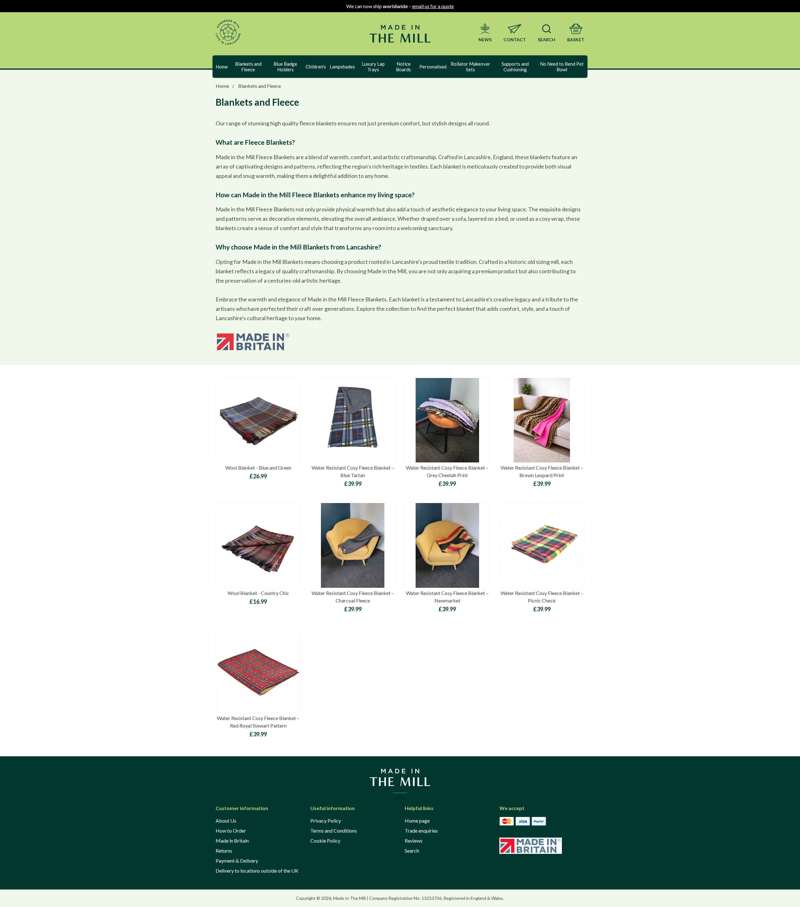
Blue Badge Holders (285, 66)
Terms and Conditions (333, 831)
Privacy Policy (325, 821)
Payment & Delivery (237, 861)
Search (412, 851)
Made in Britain (232, 841)
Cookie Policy (325, 841)
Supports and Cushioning (515, 66)
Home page (417, 821)
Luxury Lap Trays (373, 66)
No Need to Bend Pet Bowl (562, 66)
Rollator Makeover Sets (470, 66)
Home (222, 66)
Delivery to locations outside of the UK (257, 871)
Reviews (413, 841)
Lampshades (342, 66)
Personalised (433, 66)
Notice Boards (403, 66)
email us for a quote (433, 6)
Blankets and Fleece (248, 66)
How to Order (231, 831)
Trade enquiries (421, 831)
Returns (224, 851)
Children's (316, 66)
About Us (226, 821)
